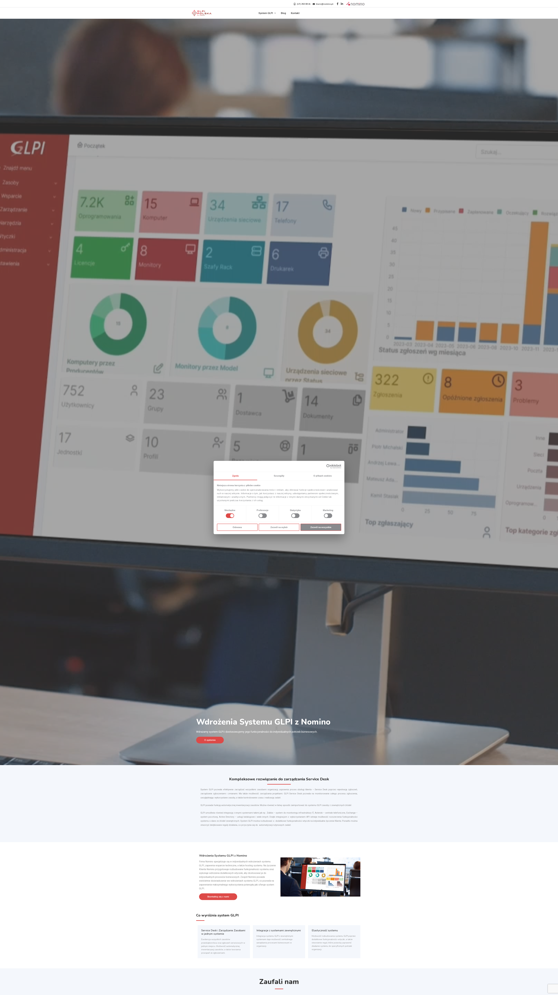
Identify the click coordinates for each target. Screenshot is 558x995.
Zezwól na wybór (279, 527)
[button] (301, 4)
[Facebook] (337, 3)
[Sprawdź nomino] (355, 3)
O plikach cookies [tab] (322, 476)
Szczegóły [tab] (279, 476)
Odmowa (237, 527)
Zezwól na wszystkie (320, 527)
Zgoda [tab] (235, 476)
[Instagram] (342, 3)
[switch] (263, 515)
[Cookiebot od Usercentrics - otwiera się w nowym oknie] (328, 466)
